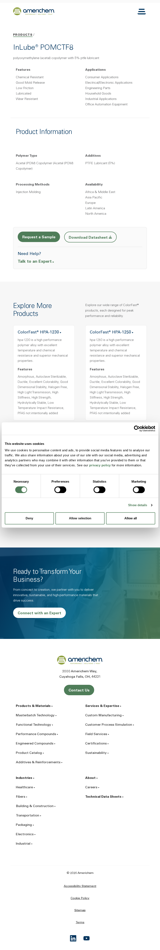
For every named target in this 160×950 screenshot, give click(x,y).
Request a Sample (38, 237)
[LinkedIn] (73, 938)
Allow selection (80, 518)
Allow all (130, 518)
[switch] (60, 489)
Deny (29, 518)
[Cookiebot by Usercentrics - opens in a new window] (137, 428)
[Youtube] (86, 938)
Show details (137, 505)
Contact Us (79, 691)
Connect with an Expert (39, 613)
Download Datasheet (93, 237)
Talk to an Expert (35, 262)
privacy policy (100, 465)
